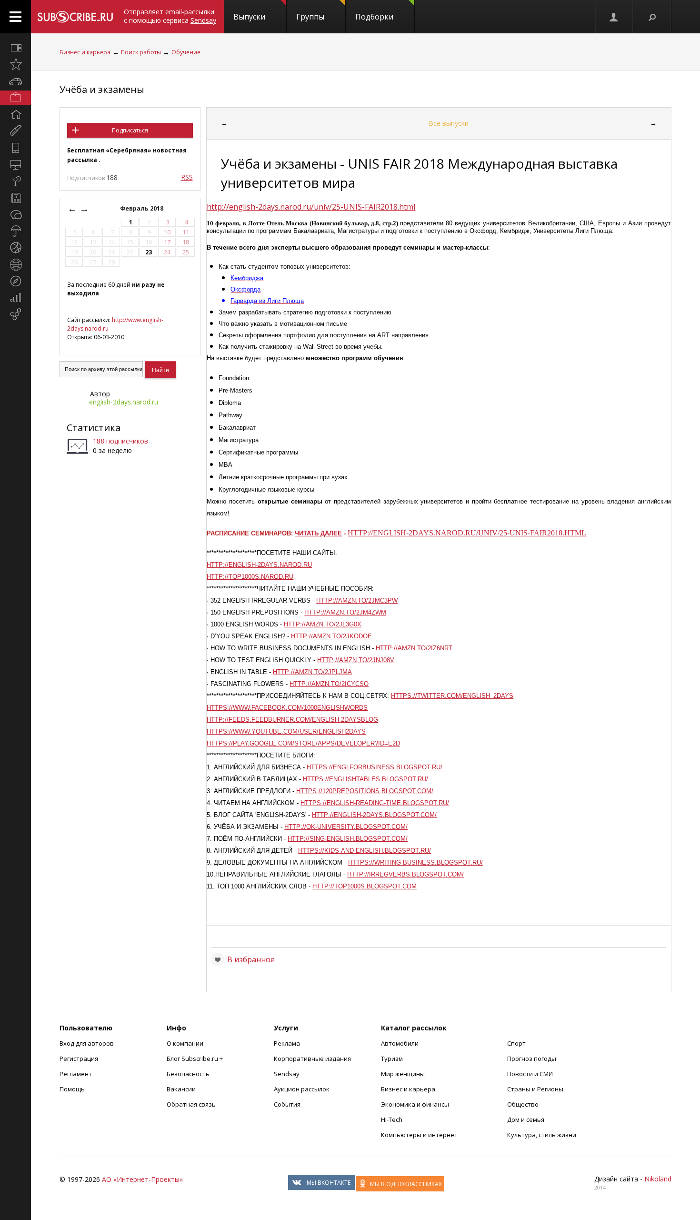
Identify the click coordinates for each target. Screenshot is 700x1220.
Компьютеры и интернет (419, 1134)
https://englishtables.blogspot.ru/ (365, 779)
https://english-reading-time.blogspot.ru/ (374, 803)
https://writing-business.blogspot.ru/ (415, 862)
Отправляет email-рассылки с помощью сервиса (170, 16)
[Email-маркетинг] (15, 314)
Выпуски (249, 16)
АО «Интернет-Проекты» (142, 1179)
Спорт (516, 1043)
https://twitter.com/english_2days (452, 695)
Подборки (374, 16)
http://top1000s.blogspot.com (364, 886)
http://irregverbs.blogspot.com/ (405, 874)
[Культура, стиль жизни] (15, 181)
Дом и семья (525, 1119)
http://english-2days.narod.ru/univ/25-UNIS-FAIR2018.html (311, 207)
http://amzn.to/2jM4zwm (345, 612)
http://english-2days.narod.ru (259, 564)
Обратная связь (191, 1104)
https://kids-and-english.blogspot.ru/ (364, 850)
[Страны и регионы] (15, 264)
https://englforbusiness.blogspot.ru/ (374, 767)
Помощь (72, 1089)
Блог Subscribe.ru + (195, 1058)
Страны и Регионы (535, 1089)
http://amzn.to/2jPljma (312, 672)
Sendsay (287, 1073)
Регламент (76, 1073)
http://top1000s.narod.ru (250, 576)
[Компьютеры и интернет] (15, 164)
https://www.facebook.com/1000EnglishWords (287, 707)
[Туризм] (15, 281)
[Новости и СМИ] (15, 198)
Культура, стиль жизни (541, 1134)
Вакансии (181, 1089)
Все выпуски (449, 123)
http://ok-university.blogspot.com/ (346, 826)
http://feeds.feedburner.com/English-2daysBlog (292, 719)
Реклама (287, 1043)
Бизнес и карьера (85, 52)
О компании (185, 1043)
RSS (187, 176)
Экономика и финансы (415, 1104)
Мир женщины (403, 1073)
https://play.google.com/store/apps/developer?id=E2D (303, 743)
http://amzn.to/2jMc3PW (357, 600)
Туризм (392, 1058)
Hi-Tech (391, 1119)
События (287, 1104)
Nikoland (657, 1178)
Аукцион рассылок (302, 1089)
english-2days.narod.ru (123, 401)
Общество (523, 1104)
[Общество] (15, 214)
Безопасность (188, 1073)
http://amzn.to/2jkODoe (331, 636)
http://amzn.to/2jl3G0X (322, 624)
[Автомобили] (15, 81)
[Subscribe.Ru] (75, 16)
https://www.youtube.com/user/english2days (286, 731)
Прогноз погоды (531, 1058)
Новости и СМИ (530, 1073)
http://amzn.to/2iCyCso (329, 683)
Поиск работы (141, 52)
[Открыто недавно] (15, 64)
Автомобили (400, 1043)
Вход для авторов (87, 1043)
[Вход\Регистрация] (614, 16)
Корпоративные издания (312, 1058)
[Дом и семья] (15, 114)
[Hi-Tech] (15, 148)
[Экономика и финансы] (15, 298)
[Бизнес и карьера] (15, 98)
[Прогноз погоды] (15, 231)
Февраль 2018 (142, 208)
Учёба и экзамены (102, 89)
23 (148, 252)
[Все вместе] (15, 47)
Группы (310, 16)
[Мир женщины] (15, 131)
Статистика (93, 427)
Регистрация (79, 1058)
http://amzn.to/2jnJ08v (355, 660)
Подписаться (130, 130)
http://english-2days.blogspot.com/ (374, 814)
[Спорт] (15, 248)
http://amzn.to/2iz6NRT (414, 648)
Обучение (185, 52)
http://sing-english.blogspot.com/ (348, 838)
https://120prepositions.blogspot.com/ (364, 791)
